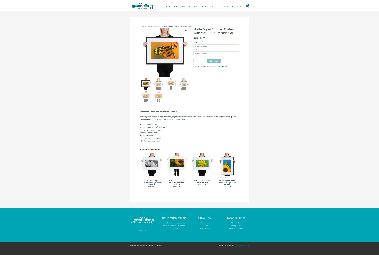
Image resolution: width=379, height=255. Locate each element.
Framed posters (222, 66)
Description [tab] (144, 112)
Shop (148, 26)
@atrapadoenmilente (242, 246)
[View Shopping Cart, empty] (247, 6)
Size (195, 49)
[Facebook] (145, 230)
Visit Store (205, 226)
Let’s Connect (205, 228)
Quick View (152, 174)
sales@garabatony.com (174, 231)
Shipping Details (236, 226)
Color (195, 42)
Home (142, 26)
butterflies (212, 66)
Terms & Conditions (235, 228)
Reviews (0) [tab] (175, 112)
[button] (189, 6)
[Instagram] (141, 230)
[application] (196, 6)
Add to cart (214, 61)
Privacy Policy (236, 223)
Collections (205, 223)
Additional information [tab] (160, 112)
